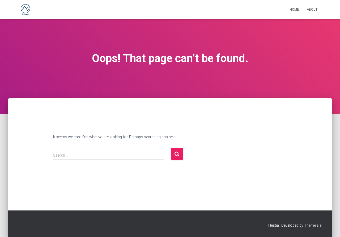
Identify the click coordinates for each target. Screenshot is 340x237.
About (312, 9)
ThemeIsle (312, 225)
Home (294, 9)
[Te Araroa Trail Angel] (25, 9)
